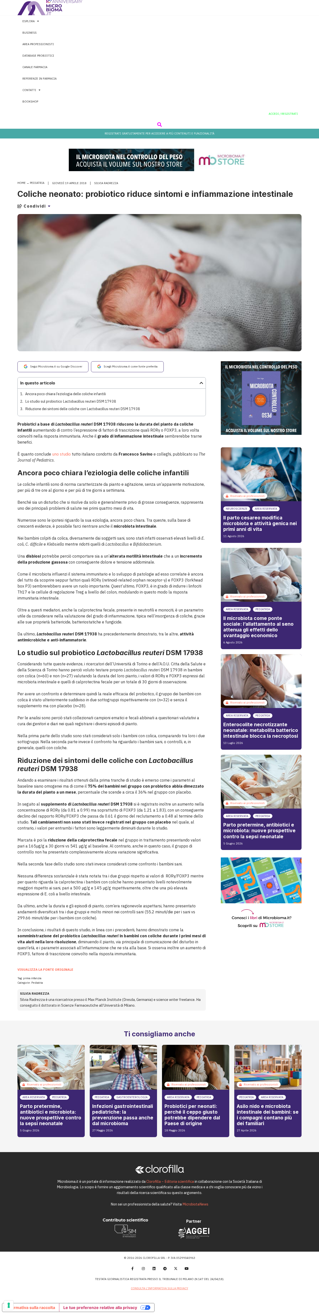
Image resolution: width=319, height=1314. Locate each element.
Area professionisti (38, 44)
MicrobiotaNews (195, 1204)
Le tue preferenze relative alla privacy (100, 1307)
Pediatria (37, 183)
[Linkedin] (154, 1268)
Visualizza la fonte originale (45, 969)
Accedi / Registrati (283, 114)
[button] (160, 124)
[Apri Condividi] (49, 206)
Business (29, 32)
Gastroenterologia (132, 1097)
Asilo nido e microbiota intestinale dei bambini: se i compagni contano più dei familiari (268, 1114)
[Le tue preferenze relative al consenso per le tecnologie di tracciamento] (8, 1305)
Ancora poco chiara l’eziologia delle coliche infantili (65, 393)
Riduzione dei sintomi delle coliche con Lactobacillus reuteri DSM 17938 (82, 408)
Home (21, 183)
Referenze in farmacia (39, 78)
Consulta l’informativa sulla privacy (159, 1288)
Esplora (28, 21)
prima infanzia (32, 978)
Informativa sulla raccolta (30, 1307)
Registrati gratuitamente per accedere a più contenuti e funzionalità (159, 133)
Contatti (29, 90)
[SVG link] (49, 7)
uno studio (61, 454)
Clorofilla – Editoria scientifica (170, 1181)
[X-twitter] (176, 1268)
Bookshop (30, 101)
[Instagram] (143, 1268)
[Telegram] (165, 1268)
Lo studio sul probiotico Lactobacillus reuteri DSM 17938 (70, 401)
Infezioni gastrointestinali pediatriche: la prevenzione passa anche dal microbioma (122, 1114)
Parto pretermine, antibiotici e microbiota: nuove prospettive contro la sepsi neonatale (259, 830)
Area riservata (266, 508)
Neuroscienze (236, 508)
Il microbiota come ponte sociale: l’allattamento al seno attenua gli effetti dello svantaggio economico (258, 626)
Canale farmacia (34, 67)
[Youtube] (186, 1268)
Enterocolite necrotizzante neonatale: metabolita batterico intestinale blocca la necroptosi (260, 730)
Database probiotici (38, 55)
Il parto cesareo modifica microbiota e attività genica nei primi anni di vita (260, 523)
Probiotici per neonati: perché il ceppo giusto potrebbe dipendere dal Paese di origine (192, 1114)
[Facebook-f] (132, 1268)
